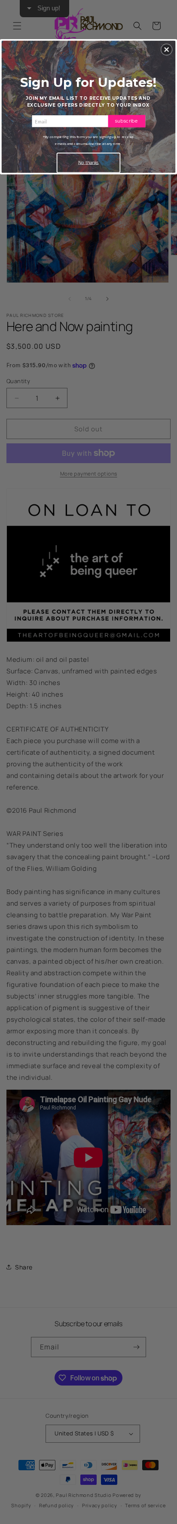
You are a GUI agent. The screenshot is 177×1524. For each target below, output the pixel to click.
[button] (167, 49)
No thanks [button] (88, 163)
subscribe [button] (126, 121)
